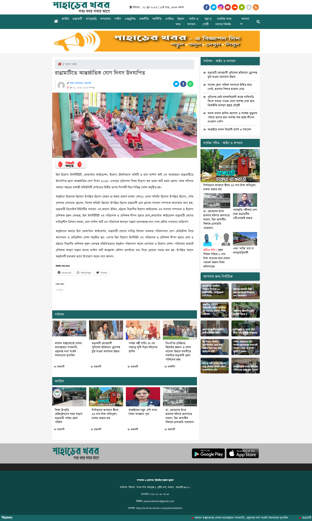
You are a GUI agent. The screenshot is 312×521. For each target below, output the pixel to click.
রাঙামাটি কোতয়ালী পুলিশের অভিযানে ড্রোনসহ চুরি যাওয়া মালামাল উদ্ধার (106, 347)
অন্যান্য (245, 19)
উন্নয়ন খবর (180, 21)
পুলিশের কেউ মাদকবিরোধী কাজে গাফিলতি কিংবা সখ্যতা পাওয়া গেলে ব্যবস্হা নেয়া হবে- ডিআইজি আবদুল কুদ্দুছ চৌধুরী (231, 101)
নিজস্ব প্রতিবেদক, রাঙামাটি (80, 83)
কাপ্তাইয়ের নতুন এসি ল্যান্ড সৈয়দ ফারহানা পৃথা (143, 412)
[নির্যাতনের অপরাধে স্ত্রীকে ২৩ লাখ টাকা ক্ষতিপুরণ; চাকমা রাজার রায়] (106, 396)
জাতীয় (65, 19)
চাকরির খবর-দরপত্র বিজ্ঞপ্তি (224, 21)
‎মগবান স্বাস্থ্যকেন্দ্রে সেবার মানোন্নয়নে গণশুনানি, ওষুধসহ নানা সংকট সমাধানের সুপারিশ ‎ (68, 349)
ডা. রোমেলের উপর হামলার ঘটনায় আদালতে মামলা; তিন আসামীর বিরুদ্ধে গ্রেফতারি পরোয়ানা (180, 416)
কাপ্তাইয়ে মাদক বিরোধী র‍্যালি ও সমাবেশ (229, 129)
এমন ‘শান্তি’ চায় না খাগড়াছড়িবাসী (243, 250)
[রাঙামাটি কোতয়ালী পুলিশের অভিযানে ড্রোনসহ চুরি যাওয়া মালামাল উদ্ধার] (106, 330)
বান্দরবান (105, 19)
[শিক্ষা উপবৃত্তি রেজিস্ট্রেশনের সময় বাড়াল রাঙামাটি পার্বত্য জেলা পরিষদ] (69, 396)
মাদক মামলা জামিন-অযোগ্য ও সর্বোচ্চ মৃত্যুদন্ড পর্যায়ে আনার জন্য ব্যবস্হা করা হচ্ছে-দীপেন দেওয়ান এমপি (232, 117)
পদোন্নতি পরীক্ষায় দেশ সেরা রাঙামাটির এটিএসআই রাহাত (245, 214)
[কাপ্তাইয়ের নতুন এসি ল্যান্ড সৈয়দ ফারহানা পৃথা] (143, 396)
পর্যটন (117, 19)
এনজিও (169, 19)
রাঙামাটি (77, 19)
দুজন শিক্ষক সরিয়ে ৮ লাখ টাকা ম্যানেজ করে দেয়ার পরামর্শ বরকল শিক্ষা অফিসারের (216, 258)
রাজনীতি (144, 19)
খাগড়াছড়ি (91, 19)
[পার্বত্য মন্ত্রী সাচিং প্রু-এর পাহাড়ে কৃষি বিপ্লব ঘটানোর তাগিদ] (143, 330)
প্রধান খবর (71, 64)
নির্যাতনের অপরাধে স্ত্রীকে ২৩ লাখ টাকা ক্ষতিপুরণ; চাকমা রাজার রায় (105, 414)
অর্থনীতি (156, 19)
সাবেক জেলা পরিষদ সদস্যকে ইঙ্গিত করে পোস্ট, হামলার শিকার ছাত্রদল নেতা (230, 87)
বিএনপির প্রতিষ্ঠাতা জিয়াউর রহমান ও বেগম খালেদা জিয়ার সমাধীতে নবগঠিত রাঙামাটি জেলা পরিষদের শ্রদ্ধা (178, 351)
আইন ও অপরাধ (192, 21)
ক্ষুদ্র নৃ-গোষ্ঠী (208, 21)
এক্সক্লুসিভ (130, 19)
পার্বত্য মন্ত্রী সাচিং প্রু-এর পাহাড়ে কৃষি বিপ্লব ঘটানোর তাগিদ (143, 347)
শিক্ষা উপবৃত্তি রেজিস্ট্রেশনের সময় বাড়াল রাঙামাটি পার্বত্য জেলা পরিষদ (68, 416)
